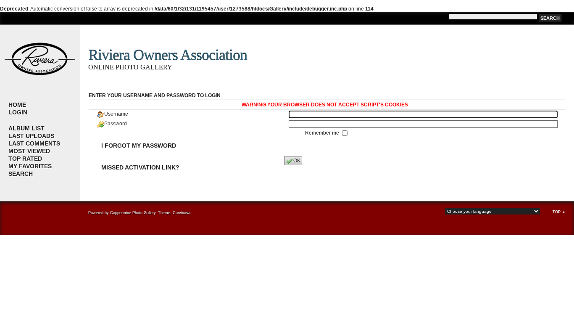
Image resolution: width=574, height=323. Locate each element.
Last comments (34, 143)
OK (296, 161)
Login (17, 112)
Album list (26, 128)
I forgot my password (138, 145)
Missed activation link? (140, 167)
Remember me (322, 133)
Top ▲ (559, 212)
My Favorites (30, 166)
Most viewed (29, 151)
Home (17, 104)
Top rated (25, 158)
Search (20, 173)
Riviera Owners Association (167, 54)
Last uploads (31, 135)
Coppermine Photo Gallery (132, 213)
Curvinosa (181, 213)
